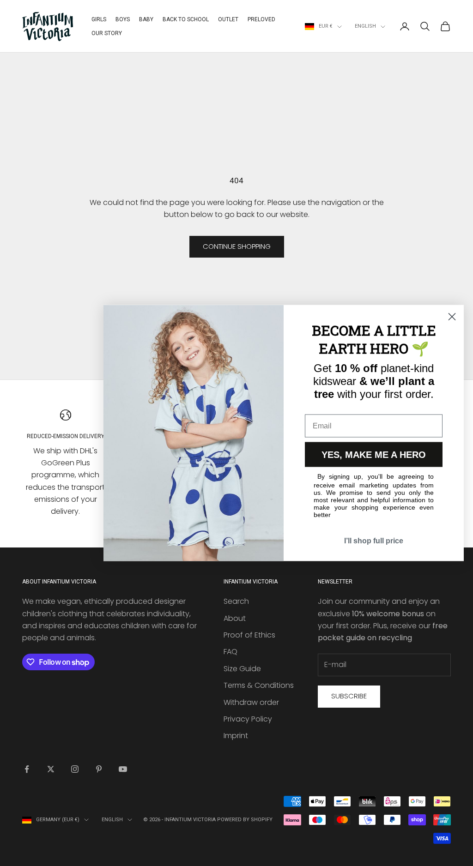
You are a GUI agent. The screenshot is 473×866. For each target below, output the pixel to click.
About (235, 618)
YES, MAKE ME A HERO (373, 455)
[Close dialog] (452, 317)
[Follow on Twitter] (50, 769)
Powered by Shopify (245, 820)
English (365, 26)
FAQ (230, 651)
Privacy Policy (248, 719)
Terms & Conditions (259, 685)
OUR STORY (106, 33)
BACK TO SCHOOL (186, 19)
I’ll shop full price (373, 541)
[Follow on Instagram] (74, 769)
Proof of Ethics (249, 635)
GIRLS (98, 19)
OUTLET (228, 19)
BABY (146, 19)
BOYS (122, 19)
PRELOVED (261, 19)
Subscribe (349, 696)
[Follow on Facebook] (26, 769)
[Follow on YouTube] (122, 769)
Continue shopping (237, 246)
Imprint (236, 735)
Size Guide (242, 668)
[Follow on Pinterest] (98, 769)
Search (236, 601)
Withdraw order (251, 702)
